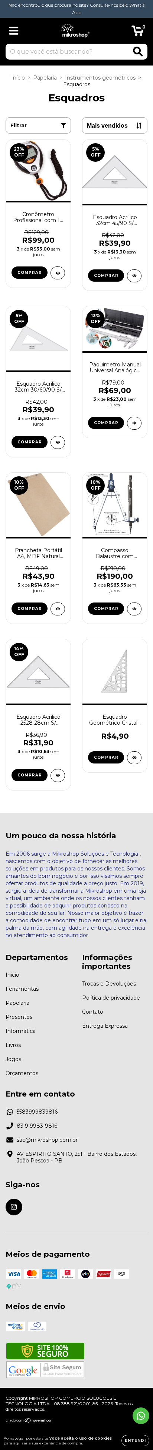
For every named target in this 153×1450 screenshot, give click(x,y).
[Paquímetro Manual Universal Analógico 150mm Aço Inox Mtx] (134, 423)
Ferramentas (22, 989)
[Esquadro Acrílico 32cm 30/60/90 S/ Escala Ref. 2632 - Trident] (58, 442)
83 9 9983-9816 (37, 1125)
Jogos (13, 1059)
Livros (13, 1045)
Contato (92, 1011)
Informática (21, 1031)
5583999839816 (37, 1111)
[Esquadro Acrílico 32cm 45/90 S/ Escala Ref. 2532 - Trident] (134, 275)
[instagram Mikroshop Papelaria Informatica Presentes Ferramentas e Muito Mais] (14, 1207)
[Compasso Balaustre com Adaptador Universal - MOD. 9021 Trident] (134, 609)
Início (18, 77)
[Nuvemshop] (29, 1421)
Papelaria (45, 77)
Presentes (19, 1017)
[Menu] (14, 31)
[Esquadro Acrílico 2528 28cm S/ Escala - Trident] (58, 775)
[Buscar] (138, 51)
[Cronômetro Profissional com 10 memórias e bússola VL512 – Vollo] (58, 272)
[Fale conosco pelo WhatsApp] (141, 1415)
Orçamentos (22, 1073)
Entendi (135, 1440)
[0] (137, 32)
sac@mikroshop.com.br (47, 1140)
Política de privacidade (111, 997)
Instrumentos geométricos (100, 77)
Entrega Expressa (105, 1026)
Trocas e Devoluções (109, 983)
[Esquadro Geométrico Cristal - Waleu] (134, 757)
